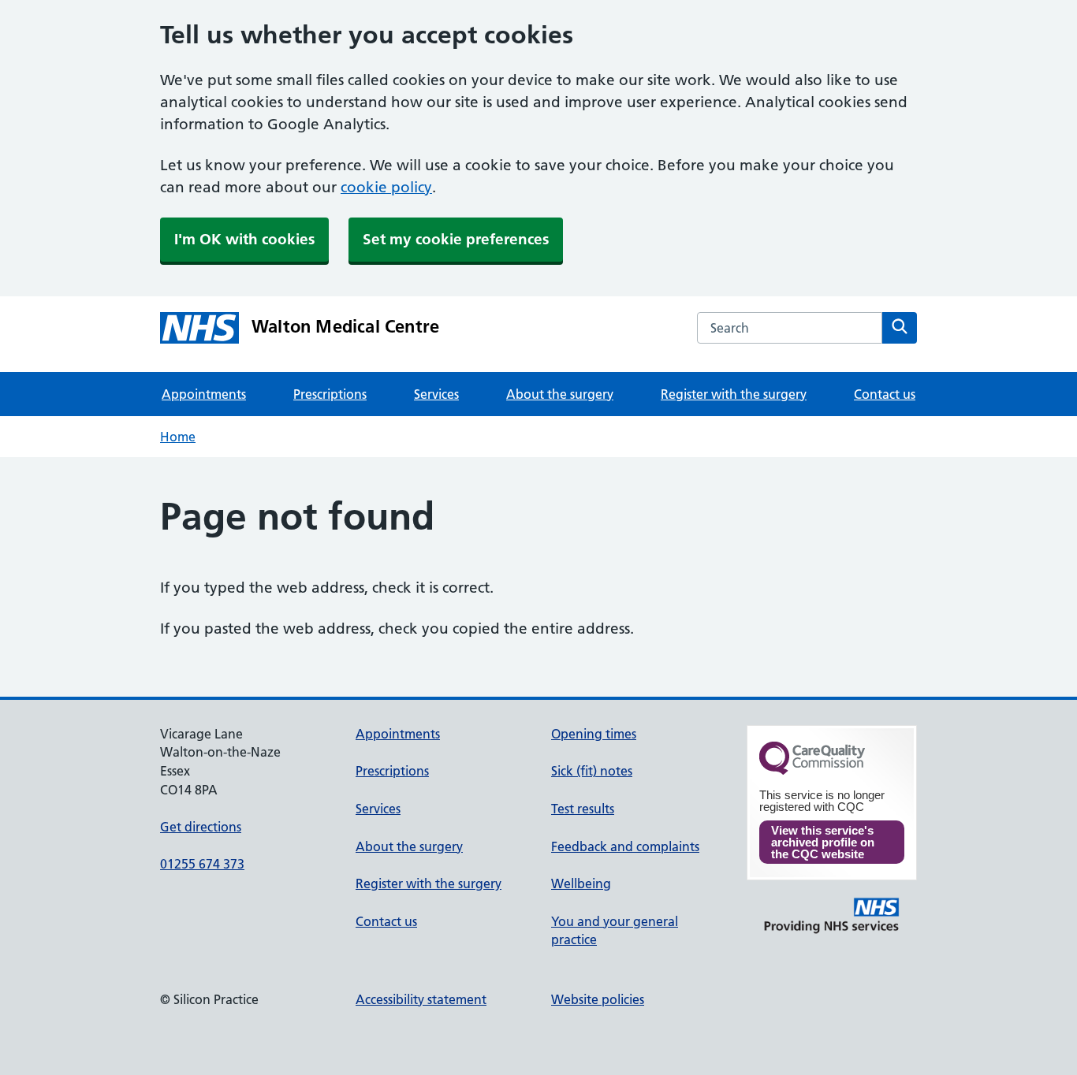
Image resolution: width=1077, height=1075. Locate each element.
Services (436, 394)
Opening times (593, 734)
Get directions (200, 827)
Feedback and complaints (625, 846)
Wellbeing (581, 883)
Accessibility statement (421, 999)
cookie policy (386, 187)
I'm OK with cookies (244, 239)
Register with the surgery (734, 394)
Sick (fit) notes (591, 771)
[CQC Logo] (812, 770)
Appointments (204, 394)
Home (178, 437)
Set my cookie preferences (456, 239)
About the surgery (559, 394)
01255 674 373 (202, 864)
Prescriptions (330, 394)
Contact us (884, 394)
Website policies (597, 999)
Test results (582, 808)
